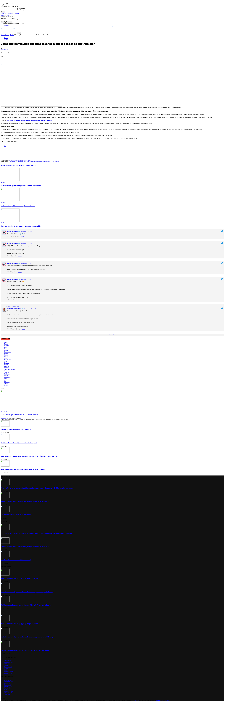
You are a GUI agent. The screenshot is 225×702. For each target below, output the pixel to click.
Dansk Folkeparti (12, 231)
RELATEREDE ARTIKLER (9, 165)
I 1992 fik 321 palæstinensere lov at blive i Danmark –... (21, 415)
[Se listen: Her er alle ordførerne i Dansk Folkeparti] (5, 439)
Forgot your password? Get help (10, 13)
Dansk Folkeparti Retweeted (13, 306)
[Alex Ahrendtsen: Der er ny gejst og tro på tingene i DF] (5, 575)
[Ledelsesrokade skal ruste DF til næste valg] (5, 511)
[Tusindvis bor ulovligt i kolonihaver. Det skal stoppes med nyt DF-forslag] (5, 588)
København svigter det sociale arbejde (19, 160)
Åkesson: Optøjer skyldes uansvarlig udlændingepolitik (21, 226)
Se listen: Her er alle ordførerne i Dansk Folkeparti (19, 443)
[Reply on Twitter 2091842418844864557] (8, 300)
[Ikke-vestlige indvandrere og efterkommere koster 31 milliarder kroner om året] (5, 452)
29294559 (136, 700)
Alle (5, 342)
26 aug (30, 231)
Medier (6, 358)
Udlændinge (7, 377)
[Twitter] (22, 58)
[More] (41, 59)
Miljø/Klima (7, 359)
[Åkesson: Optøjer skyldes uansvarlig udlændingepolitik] (10, 221)
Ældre (6, 380)
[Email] (34, 58)
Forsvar (6, 350)
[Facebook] (15, 58)
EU (5, 348)
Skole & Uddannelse (10, 369)
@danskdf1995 (24, 231)
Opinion (6, 363)
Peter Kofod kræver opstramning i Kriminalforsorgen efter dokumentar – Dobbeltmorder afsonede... (37, 488)
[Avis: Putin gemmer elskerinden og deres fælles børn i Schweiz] (5, 466)
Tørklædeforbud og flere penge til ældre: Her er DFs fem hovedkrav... (26, 605)
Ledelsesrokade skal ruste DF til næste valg (16, 515)
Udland (7, 35)
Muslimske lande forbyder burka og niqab (16, 429)
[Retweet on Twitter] (6, 306)
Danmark (6, 345)
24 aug (30, 279)
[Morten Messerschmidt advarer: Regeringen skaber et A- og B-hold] (5, 498)
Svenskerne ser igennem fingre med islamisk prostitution (21, 185)
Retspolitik (7, 367)
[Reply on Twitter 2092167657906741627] (8, 272)
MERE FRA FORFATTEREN (27, 165)
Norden (12, 35)
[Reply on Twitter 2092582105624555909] (8, 236)
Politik (6, 364)
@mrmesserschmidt (28, 308)
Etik (5, 347)
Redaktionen (4, 49)
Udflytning (7, 374)
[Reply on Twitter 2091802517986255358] (8, 329)
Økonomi (6, 382)
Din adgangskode (22, 10)
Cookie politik (5, 15)
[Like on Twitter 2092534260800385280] (15, 256)
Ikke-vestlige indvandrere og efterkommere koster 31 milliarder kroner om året (29, 456)
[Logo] (7, 31)
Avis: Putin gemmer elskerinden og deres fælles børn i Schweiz (23, 469)
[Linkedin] (28, 58)
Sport (5, 371)
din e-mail (19, 20)
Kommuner (7, 352)
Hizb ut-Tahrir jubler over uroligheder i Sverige (18, 206)
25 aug (30, 263)
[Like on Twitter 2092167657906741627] (15, 272)
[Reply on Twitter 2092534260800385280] (8, 256)
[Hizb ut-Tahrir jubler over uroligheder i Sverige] (10, 201)
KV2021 (6, 356)
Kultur (6, 353)
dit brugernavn (21, 8)
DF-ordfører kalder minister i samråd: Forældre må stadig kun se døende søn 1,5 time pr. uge (33, 161)
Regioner (6, 366)
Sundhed (6, 372)
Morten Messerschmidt (14, 308)
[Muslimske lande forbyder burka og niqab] (5, 426)
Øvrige (6, 383)
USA (5, 378)
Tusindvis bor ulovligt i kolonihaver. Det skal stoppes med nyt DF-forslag (27, 592)
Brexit (6, 344)
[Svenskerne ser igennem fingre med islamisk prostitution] (10, 180)
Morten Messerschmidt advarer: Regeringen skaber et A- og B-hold (25, 501)
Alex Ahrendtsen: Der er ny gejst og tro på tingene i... (20, 578)
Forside (3, 35)
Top (5, 146)
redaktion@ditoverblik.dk (163, 700)
